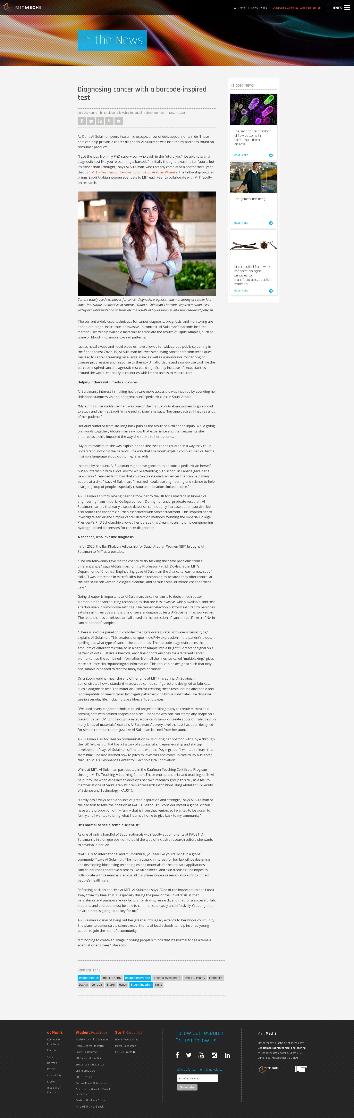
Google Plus (109, 121)
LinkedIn (100, 121)
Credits (51, 1082)
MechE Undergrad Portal (90, 1046)
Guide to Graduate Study (90, 1100)
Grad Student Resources (90, 1064)
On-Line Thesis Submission (91, 1083)
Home (242, 7)
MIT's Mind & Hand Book (89, 1107)
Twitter (91, 121)
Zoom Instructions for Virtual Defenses (93, 1092)
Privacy (51, 1069)
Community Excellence (53, 1042)
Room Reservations (126, 1039)
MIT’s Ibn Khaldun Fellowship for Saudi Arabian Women (134, 172)
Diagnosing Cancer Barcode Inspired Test (297, 7)
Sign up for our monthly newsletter (200, 1070)
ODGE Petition (84, 1077)
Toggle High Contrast (53, 1090)
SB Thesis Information (89, 1058)
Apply (50, 1056)
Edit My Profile (124, 1052)
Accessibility (54, 1075)
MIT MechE (22, 8)
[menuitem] (240, 7)
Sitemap (52, 1063)
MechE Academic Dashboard (92, 1039)
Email (119, 121)
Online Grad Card (85, 1071)
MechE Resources (125, 1046)
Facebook (82, 121)
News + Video (259, 7)
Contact (51, 1050)
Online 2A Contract (87, 1052)
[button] (342, 7)
